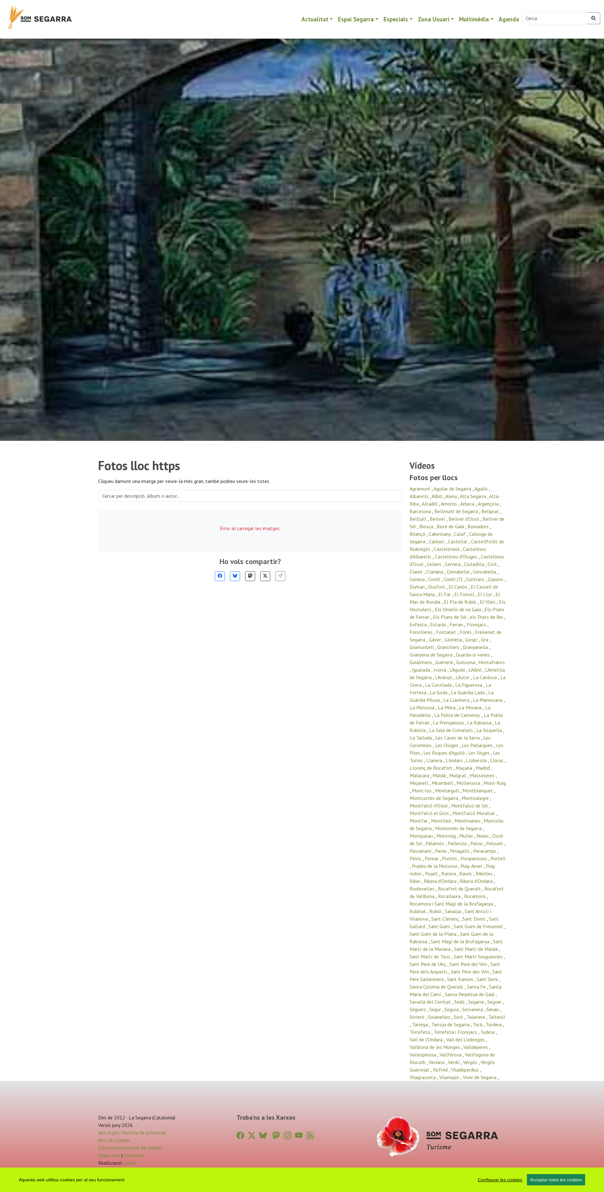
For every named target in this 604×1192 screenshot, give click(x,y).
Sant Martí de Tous (430, 956)
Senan (493, 1009)
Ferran (457, 624)
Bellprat (490, 511)
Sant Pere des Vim (470, 971)
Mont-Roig (495, 783)
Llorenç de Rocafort (432, 768)
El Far (445, 594)
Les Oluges (447, 745)
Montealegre (475, 798)
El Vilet (488, 602)
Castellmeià (447, 549)
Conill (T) (454, 579)
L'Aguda (458, 670)
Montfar (419, 821)
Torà (478, 1024)
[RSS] (310, 1135)
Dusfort (437, 587)
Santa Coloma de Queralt (437, 987)
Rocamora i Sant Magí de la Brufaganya (452, 904)
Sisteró (418, 1017)
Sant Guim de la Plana (434, 934)
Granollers (449, 647)
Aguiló (481, 488)
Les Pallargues (478, 745)
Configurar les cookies (500, 1179)
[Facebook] (220, 576)
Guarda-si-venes (473, 654)
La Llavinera (457, 700)
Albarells (420, 496)
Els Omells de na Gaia (458, 609)
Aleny (451, 496)
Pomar (432, 858)
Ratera (449, 873)
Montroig (446, 836)
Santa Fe (477, 987)
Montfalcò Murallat (474, 813)
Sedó (460, 1002)
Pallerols (458, 843)
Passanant (421, 851)
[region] (302, 1179)
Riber (416, 881)
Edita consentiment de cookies (130, 1148)
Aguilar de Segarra (453, 488)
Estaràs (438, 624)
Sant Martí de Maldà (476, 949)
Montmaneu (468, 821)
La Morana (471, 707)
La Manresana (488, 700)
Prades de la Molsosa (435, 866)
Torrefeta (420, 1032)
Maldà (440, 775)
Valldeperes (476, 1047)
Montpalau (422, 836)
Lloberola (477, 760)
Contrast (476, 579)
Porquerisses (474, 858)
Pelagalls (460, 851)
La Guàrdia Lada (468, 692)
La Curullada (439, 685)
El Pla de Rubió (461, 602)
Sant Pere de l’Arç (428, 964)
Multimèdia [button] (474, 19)
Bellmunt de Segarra (456, 511)
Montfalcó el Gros (430, 813)
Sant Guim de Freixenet (479, 926)
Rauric (466, 873)
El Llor (485, 594)
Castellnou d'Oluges (456, 556)
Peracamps (485, 851)
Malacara (420, 775)
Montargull (447, 790)
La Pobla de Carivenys (458, 715)
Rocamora (475, 896)
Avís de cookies (114, 1140)
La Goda (439, 692)
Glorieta (454, 639)
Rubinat (418, 911)
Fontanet (446, 632)
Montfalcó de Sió (470, 805)
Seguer (495, 1002)
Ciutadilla (474, 564)
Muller (466, 836)
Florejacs (477, 624)
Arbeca (468, 504)
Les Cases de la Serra (458, 738)
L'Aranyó (444, 677)
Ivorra (440, 670)
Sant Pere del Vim (469, 964)
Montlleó (441, 821)
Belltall (419, 519)
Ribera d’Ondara (477, 881)
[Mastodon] (250, 576)
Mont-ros (422, 790)
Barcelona (421, 511)
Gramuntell (422, 647)
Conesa (418, 579)
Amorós (449, 504)
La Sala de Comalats (451, 730)
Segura (452, 1009)
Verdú (454, 1062)
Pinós (416, 858)
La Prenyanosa (449, 722)
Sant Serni (488, 979)
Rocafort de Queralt (460, 888)
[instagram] (287, 1135)
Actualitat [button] (314, 19)
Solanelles (439, 1017)
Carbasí (437, 541)
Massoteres (483, 775)
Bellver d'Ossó (464, 519)
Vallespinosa (423, 1054)
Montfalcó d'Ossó (429, 805)
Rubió (436, 911)
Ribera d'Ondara (441, 881)
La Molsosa (423, 707)
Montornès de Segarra (459, 828)
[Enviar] (280, 576)
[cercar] (593, 18)
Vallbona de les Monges (435, 1047)
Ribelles (485, 873)
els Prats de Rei (487, 617)
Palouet (495, 843)
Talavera (476, 1017)
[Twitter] (265, 576)
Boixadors (478, 526)
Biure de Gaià (451, 526)
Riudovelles (423, 888)
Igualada (421, 670)
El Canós (458, 587)
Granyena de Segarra (432, 654)
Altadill (430, 504)
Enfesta (419, 624)
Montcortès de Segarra (434, 798)
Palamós (435, 843)
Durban (418, 587)
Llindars (455, 760)
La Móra (447, 707)
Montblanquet (478, 790)
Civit (493, 564)
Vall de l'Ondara (427, 1039)
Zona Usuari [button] (433, 19)
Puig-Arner (472, 866)
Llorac (497, 760)
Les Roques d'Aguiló (444, 753)
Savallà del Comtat (431, 1002)
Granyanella (476, 647)
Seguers (418, 1009)
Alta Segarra (473, 496)
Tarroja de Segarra (451, 1024)
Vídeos (422, 465)
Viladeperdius (465, 1070)
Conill (434, 579)
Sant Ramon (460, 979)
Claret (417, 571)
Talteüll (496, 1017)
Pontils (450, 858)
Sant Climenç (445, 919)
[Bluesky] (235, 576)
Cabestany (440, 534)
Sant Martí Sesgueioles (479, 956)
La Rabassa (480, 722)
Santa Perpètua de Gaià (470, 994)
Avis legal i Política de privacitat (132, 1132)
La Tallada (421, 738)
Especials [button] (395, 19)
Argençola (489, 504)
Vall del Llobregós (466, 1039)
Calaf (460, 534)
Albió (438, 496)
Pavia (441, 851)
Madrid (483, 768)
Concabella (485, 571)
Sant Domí (474, 919)
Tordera (494, 1024)
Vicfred (441, 1070)
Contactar (134, 1155)
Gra (485, 639)
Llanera (435, 760)
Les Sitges (479, 753)
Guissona (466, 662)
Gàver (435, 639)
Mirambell (443, 783)
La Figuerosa (469, 685)
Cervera (453, 564)
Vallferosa (451, 1054)
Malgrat (458, 775)
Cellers (435, 564)
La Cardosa (485, 677)
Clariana (435, 571)
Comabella (459, 571)
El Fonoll (464, 594)
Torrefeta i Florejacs (455, 1032)
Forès (466, 632)
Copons (496, 579)
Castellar (458, 541)
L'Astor (463, 677)
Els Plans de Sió (450, 617)
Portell (498, 858)
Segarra (476, 1002)
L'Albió (475, 670)
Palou (477, 843)
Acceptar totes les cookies (556, 1179)
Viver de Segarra (480, 1077)
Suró (459, 1017)
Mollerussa (468, 783)
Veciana (437, 1062)
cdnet (129, 1163)
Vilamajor (450, 1077)
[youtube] (299, 1135)
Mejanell (419, 783)
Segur (435, 1009)
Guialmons (421, 662)
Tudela (488, 1032)
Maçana (464, 768)
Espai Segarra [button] (356, 19)
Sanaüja (453, 911)
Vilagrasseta (423, 1077)
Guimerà (444, 662)
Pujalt (432, 873)
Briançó (418, 534)
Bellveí (438, 519)
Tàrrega (420, 1024)
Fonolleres (422, 632)
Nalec (483, 836)
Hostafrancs (491, 662)
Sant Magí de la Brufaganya (461, 941)
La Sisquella (489, 730)
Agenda (509, 19)
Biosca (426, 526)
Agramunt (421, 488)
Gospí (472, 639)
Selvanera (473, 1009)
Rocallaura (450, 896)
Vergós (470, 1062)
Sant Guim (439, 926)
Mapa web (109, 1155)
